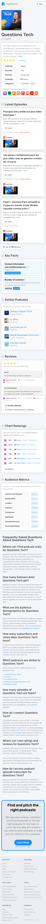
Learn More (23, 842)
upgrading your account (30, 628)
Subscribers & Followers (32, 892)
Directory (5, 912)
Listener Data (28, 866)
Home (4, 863)
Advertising (6, 892)
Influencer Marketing (9, 897)
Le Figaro (6, 38)
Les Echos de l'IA (18, 327)
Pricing (4, 866)
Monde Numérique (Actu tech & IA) (26, 335)
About (4, 869)
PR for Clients (7, 889)
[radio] (4, 60)
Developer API (7, 877)
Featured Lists (7, 915)
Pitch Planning (29, 872)
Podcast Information (31, 869)
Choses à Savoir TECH (21, 311)
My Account (6, 874)
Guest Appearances (9, 886)
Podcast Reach (29, 889)
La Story (14, 319)
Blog (3, 909)
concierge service (20, 733)
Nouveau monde (18, 343)
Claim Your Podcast (9, 872)
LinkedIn (27, 915)
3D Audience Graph (31, 886)
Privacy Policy (28, 909)
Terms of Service (30, 912)
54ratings (22, 60)
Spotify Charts (7, 920)
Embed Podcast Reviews (32, 897)
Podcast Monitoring (9, 900)
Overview (27, 863)
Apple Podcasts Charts (10, 917)
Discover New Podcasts (32, 895)
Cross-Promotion (8, 895)
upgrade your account (17, 599)
